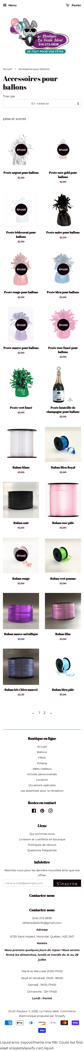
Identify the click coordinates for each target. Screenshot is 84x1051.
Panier (76, 5)
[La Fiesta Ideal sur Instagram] (50, 811)
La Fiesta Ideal (49, 1011)
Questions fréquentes (42, 850)
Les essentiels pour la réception (42, 790)
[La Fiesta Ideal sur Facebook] (34, 811)
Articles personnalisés (42, 774)
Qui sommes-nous (42, 834)
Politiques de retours (42, 845)
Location (42, 779)
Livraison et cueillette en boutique (42, 839)
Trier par (9, 96)
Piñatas (42, 763)
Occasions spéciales (42, 785)
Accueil (7, 69)
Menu (12, 5)
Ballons (42, 752)
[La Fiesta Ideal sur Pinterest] (42, 811)
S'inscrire (67, 883)
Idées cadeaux (42, 769)
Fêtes (42, 757)
